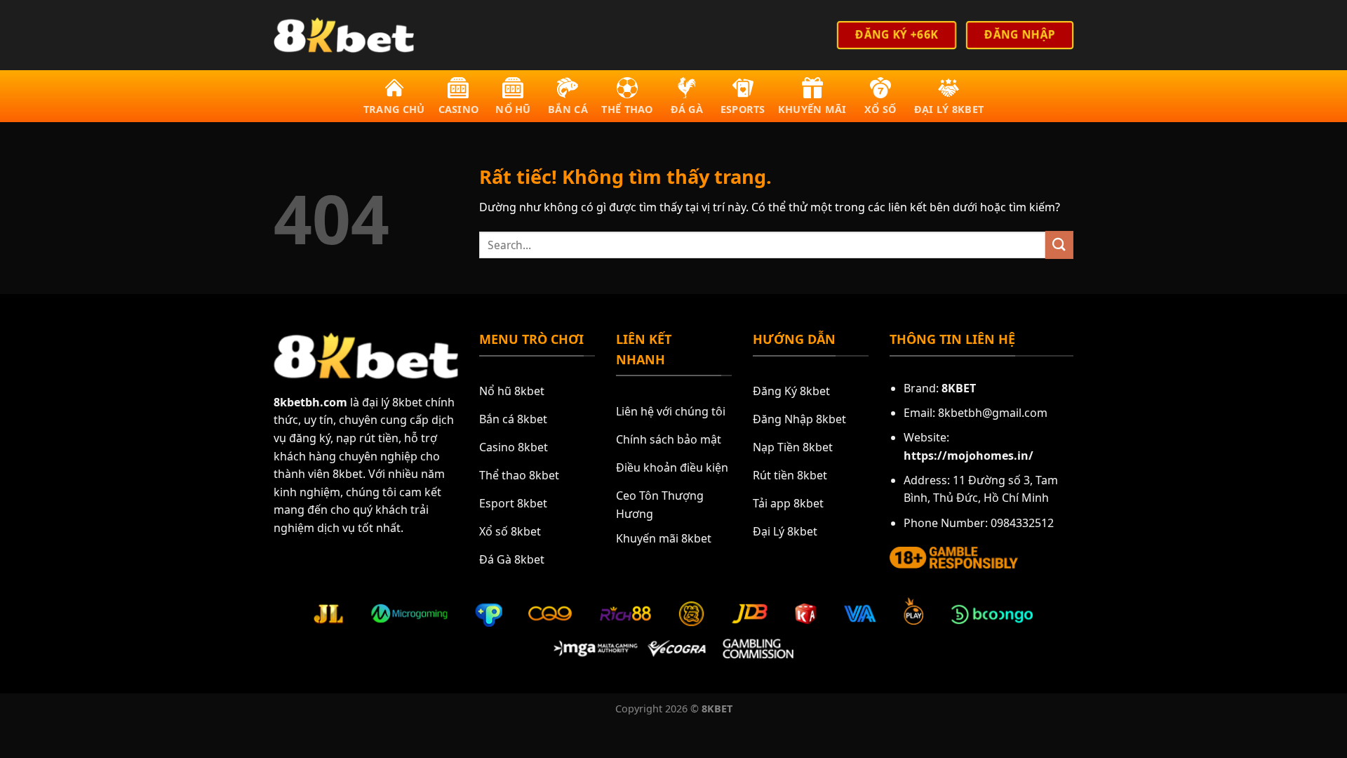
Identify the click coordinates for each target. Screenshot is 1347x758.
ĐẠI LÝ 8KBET (949, 109)
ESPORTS (743, 109)
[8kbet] (344, 35)
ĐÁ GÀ (687, 109)
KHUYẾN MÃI (812, 109)
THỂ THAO (626, 109)
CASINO (458, 109)
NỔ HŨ (512, 109)
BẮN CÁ (568, 109)
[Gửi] (1059, 244)
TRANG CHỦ (394, 109)
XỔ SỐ (880, 109)
